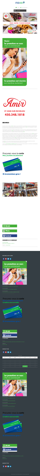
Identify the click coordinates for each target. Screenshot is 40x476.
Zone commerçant (24, 7)
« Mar (3, 369)
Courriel (18, 7)
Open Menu (18, 10)
